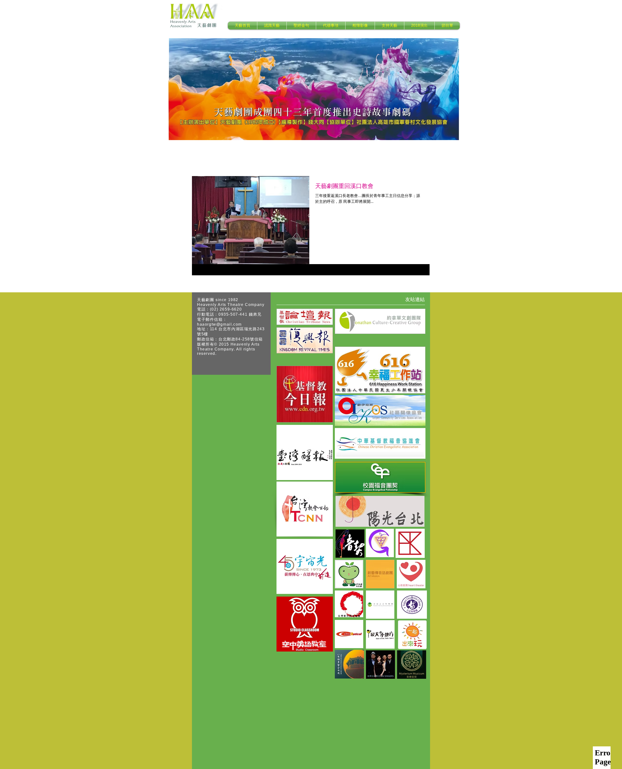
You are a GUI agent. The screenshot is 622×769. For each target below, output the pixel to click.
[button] (271, 25)
